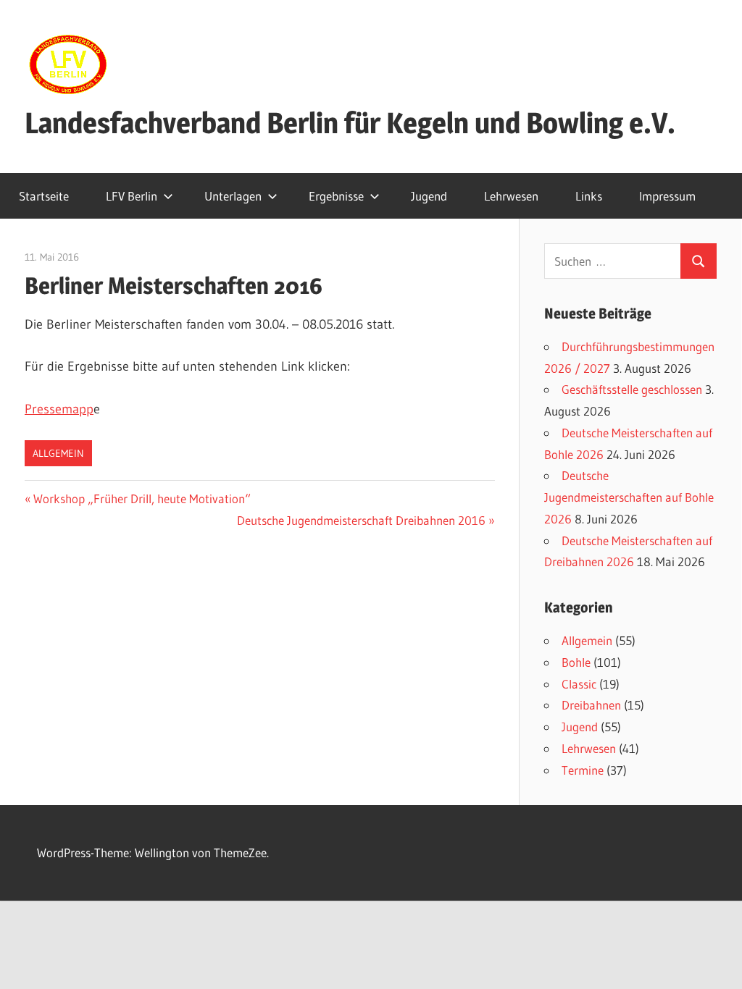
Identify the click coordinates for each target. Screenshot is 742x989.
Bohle (576, 662)
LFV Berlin (131, 195)
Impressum (667, 195)
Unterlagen (233, 195)
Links (588, 195)
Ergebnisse (336, 195)
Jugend (429, 195)
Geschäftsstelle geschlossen (632, 389)
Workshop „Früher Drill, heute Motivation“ (142, 498)
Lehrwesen (511, 195)
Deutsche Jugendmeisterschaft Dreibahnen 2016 (361, 520)
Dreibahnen (591, 704)
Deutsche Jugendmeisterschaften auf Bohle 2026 (629, 497)
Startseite (44, 195)
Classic (579, 683)
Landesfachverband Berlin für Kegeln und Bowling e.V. (350, 122)
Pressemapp (59, 409)
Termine (583, 770)
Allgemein (58, 453)
